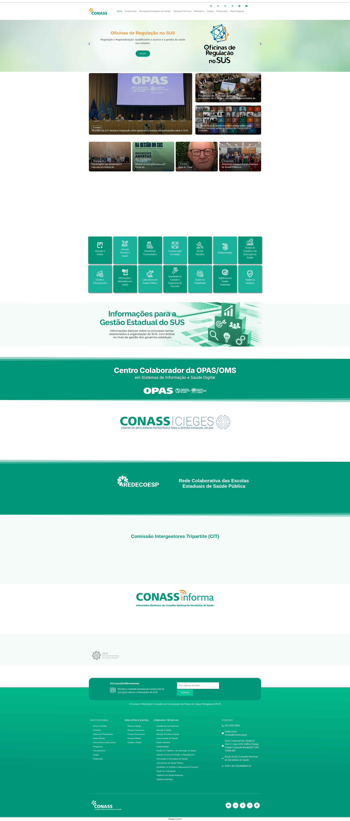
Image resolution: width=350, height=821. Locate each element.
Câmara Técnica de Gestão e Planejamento (175, 755)
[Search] (211, 6)
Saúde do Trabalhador (166, 771)
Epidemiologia (162, 746)
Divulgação (98, 161)
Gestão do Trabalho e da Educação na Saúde (176, 751)
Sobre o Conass (100, 726)
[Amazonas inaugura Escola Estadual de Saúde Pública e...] (240, 156)
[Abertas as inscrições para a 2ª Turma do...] (153, 156)
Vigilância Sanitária (164, 779)
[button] (89, 44)
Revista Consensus (136, 730)
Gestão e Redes (135, 742)
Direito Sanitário (163, 742)
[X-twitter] (218, 6)
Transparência (99, 751)
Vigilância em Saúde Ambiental (169, 775)
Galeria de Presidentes (103, 734)
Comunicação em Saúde (167, 738)
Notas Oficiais (99, 738)
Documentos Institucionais (104, 742)
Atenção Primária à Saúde (167, 734)
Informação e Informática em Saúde (172, 759)
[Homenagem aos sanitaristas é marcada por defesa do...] (110, 156)
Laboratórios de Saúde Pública (169, 763)
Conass (97, 127)
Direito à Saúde (134, 726)
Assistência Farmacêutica (167, 726)
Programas (98, 746)
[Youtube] (246, 6)
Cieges (96, 755)
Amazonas (228, 161)
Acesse (143, 53)
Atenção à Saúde (163, 730)
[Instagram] (225, 6)
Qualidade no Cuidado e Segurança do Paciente (177, 767)
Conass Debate (134, 738)
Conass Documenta (136, 734)
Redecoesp (98, 759)
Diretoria (96, 730)
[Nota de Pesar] (197, 156)
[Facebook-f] (232, 6)
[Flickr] (239, 6)
